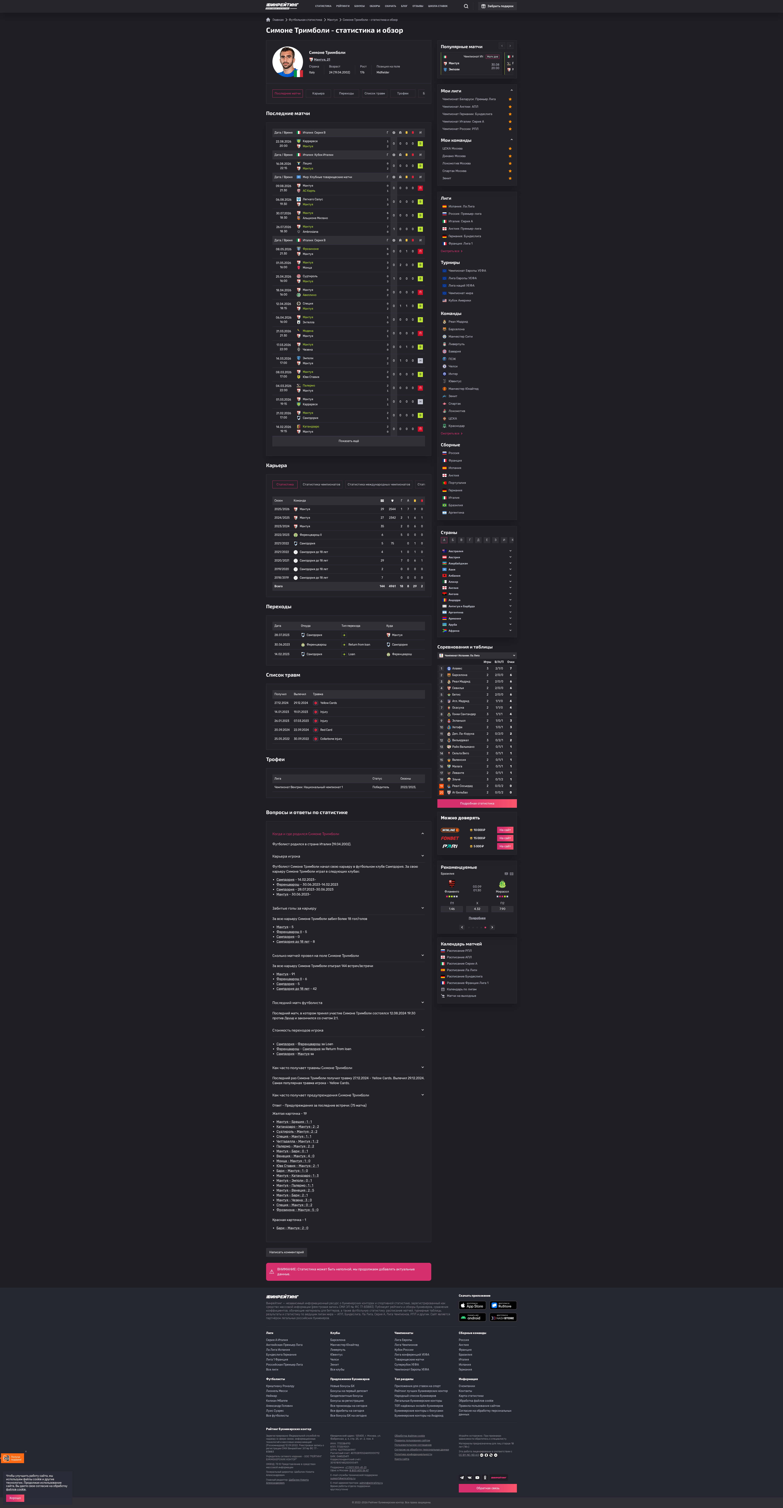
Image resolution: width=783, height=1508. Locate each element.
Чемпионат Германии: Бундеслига (467, 114)
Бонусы (359, 6)
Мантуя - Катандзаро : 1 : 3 (297, 1176)
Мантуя (282, 894)
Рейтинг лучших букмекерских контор (421, 1391)
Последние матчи (288, 93)
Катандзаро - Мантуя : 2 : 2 (297, 1127)
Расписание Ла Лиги (460, 970)
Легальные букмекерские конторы (418, 1401)
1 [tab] (469, 927)
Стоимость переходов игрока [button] (297, 1030)
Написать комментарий (286, 1252)
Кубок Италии (323, 155)
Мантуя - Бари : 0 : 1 (292, 1151)
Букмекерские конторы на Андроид (419, 1415)
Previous (502, 45)
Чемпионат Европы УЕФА (465, 271)
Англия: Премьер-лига (463, 228)
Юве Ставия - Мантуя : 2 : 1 (297, 1166)
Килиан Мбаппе (277, 1401)
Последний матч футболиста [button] (297, 1002)
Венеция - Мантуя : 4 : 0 (295, 1156)
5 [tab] (485, 927)
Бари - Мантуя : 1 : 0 (292, 1171)
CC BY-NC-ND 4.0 (469, 1455)
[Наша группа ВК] (470, 1478)
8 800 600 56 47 (359, 1470)
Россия (452, 453)
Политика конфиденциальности (413, 1454)
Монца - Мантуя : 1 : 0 (293, 1161)
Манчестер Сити (461, 336)
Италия (452, 498)
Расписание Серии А (460, 963)
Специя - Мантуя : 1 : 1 (293, 1136)
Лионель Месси (277, 1391)
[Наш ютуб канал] (477, 1478)
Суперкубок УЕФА (407, 1364)
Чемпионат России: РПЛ (460, 129)
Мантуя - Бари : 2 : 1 (292, 1195)
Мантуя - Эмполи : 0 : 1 (294, 1180)
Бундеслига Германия (281, 1354)
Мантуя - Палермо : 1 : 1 (294, 1185)
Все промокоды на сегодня (348, 1406)
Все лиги (272, 1369)
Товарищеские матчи (409, 1359)
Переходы (346, 93)
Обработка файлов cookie (476, 1401)
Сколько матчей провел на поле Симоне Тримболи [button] (315, 955)
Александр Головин (279, 1406)
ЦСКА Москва (452, 148)
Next (510, 45)
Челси (453, 366)
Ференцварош (287, 884)
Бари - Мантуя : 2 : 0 (292, 1228)
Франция (453, 460)
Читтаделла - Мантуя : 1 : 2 (297, 1141)
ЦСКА (453, 418)
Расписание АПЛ (457, 957)
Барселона (456, 329)
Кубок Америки (458, 300)
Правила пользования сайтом (479, 1406)
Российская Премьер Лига (284, 1364)
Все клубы (337, 1369)
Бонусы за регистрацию (347, 1401)
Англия (452, 475)
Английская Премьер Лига (284, 1345)
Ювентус (455, 381)
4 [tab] (481, 927)
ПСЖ (452, 359)
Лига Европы (403, 1340)
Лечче (289, 1018)
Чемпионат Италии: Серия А (463, 121)
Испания (455, 468)
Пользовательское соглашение (413, 1445)
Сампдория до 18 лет (293, 942)
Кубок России (404, 1350)
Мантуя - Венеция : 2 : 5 (295, 1190)
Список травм (375, 93)
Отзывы (418, 6)
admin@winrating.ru (371, 1482)
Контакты (465, 1391)
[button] (477, 551)
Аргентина (454, 512)
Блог (404, 6)
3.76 (477, 907)
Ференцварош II (289, 932)
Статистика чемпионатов (321, 484)
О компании (467, 1386)
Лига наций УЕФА (459, 285)
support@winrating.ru (342, 1478)
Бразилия (454, 505)
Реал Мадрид (458, 322)
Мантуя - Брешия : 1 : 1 (294, 1122)
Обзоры (375, 6)
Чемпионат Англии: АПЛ (460, 107)
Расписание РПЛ (457, 951)
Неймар (271, 1396)
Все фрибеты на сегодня (347, 1411)
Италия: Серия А (459, 221)
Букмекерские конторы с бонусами (419, 1411)
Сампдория (285, 880)
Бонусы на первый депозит (349, 1391)
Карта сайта (402, 1459)
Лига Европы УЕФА (461, 278)
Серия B (319, 132)
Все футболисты (277, 1415)
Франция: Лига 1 (458, 243)
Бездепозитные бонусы (346, 1396)
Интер (453, 374)
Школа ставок (438, 6)
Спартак (455, 404)
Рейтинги (342, 6)
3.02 (452, 907)
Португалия (455, 483)
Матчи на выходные (461, 996)
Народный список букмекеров (415, 1396)
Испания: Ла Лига (461, 206)
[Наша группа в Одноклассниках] (485, 1478)
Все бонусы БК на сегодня (348, 1415)
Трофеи (402, 93)
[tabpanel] (477, 896)
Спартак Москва (454, 171)
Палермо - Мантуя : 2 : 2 (295, 1146)
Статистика (323, 6)
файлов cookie (16, 1489)
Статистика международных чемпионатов (379, 484)
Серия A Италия (277, 1340)
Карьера (318, 93)
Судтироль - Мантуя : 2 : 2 (296, 1131)
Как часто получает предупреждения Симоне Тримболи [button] (320, 1095)
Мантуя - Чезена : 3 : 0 (294, 1200)
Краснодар (457, 426)
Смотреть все (450, 251)
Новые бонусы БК (342, 1386)
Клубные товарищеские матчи (331, 177)
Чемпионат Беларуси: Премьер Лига (469, 99)
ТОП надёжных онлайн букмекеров (419, 1406)
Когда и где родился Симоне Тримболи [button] (305, 833)
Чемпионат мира (459, 293)
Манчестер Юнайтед (464, 389)
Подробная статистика (477, 803)
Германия (453, 490)
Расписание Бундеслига (462, 976)
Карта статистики (471, 1396)
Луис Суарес (275, 1411)
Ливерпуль (456, 344)
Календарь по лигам (462, 989)
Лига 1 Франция (277, 1359)
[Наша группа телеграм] (462, 1478)
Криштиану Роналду (280, 1386)
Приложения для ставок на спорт (418, 1386)
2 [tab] (473, 927)
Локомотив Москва (456, 163)
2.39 (502, 907)
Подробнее (477, 916)
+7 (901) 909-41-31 (355, 1467)
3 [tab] (477, 927)
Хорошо (15, 1498)
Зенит (446, 178)
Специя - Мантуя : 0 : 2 (294, 1205)
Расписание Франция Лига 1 (465, 983)
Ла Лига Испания (278, 1350)
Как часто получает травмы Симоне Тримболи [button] (312, 1067)
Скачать (390, 6)
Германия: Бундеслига (463, 236)
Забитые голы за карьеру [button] (294, 908)
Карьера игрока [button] (286, 856)
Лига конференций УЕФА (412, 1354)
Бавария (455, 351)
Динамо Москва (454, 156)
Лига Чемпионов (406, 1345)
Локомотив (457, 411)
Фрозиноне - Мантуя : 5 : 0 (297, 1210)
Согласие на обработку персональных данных (485, 1412)
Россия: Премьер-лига (463, 214)
